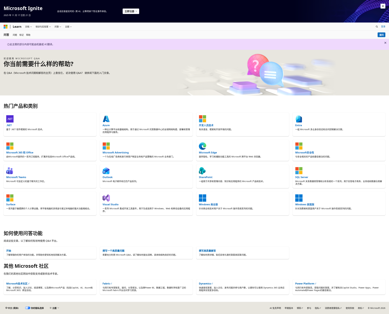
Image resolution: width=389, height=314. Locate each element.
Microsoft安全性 (304, 152)
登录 (383, 26)
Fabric (106, 283)
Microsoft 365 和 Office (19, 152)
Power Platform (304, 283)
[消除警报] (382, 6)
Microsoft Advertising (116, 152)
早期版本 (289, 308)
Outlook (108, 177)
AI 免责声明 (275, 308)
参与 (309, 308)
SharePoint (205, 177)
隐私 (317, 308)
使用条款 (350, 308)
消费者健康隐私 (332, 308)
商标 (360, 308)
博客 (299, 308)
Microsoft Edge (208, 152)
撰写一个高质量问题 (113, 250)
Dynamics (205, 283)
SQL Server (301, 177)
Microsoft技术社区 (17, 283)
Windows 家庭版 (304, 204)
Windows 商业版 (208, 204)
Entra (298, 125)
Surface (10, 204)
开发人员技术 (206, 125)
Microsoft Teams (16, 177)
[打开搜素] (377, 26)
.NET (9, 125)
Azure (106, 125)
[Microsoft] (6, 27)
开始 (8, 250)
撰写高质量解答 (207, 250)
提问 (381, 34)
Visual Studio (111, 204)
